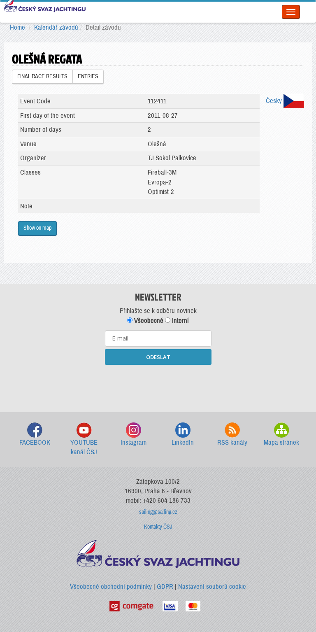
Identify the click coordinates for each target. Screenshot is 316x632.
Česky (274, 100)
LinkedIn (183, 442)
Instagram (133, 442)
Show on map (37, 228)
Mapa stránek (281, 442)
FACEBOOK (34, 442)
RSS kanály (232, 442)
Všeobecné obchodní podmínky (111, 586)
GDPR (165, 586)
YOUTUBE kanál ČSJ (84, 447)
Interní (179, 320)
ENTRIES (88, 76)
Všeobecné (147, 320)
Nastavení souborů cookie (212, 586)
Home (17, 27)
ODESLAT (158, 357)
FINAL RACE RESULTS (42, 76)
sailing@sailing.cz (158, 512)
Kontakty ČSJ (158, 527)
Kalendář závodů (56, 27)
